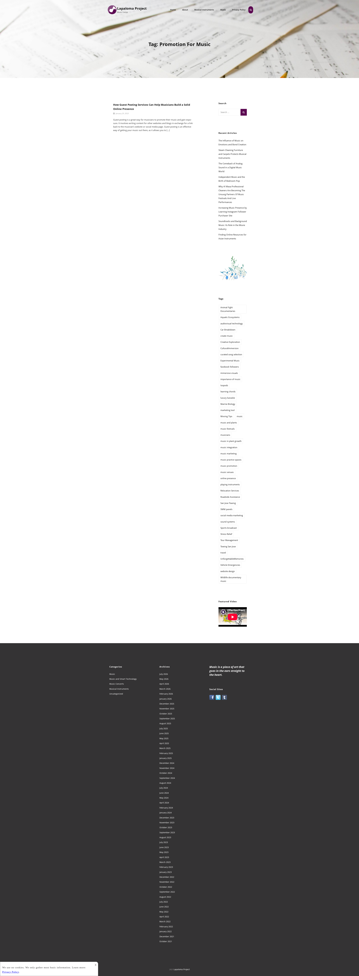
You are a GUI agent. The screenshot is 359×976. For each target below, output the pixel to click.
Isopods (224, 385)
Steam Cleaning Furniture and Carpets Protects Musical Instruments (232, 154)
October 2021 (165, 941)
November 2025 (166, 708)
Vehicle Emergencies (230, 565)
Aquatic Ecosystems (230, 317)
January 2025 (165, 758)
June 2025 (164, 733)
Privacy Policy (239, 9)
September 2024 (167, 778)
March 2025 (165, 748)
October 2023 (165, 827)
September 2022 (167, 891)
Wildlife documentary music (230, 579)
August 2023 (165, 837)
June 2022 (164, 906)
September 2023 (167, 832)
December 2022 (166, 877)
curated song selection (231, 354)
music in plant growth (230, 441)
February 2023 (166, 867)
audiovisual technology (231, 323)
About (185, 9)
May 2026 (163, 679)
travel (223, 552)
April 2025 (164, 743)
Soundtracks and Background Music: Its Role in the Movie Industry (232, 225)
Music (223, 9)
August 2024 (165, 783)
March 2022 (165, 921)
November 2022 (166, 882)
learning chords (227, 391)
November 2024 (166, 768)
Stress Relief (226, 534)
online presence (228, 478)
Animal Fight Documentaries (227, 309)
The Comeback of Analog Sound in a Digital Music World (230, 167)
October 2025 (165, 713)
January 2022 (165, 931)
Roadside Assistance (230, 496)
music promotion (228, 465)
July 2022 (163, 901)
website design (227, 571)
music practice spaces (230, 459)
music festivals (227, 428)
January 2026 (165, 698)
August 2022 (165, 897)
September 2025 (167, 718)
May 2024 (163, 797)
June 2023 (164, 847)
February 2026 (166, 693)
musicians (225, 434)
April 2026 (164, 683)
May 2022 (163, 911)
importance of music (230, 379)
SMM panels (226, 509)
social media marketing (231, 515)
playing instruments (230, 484)
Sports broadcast (228, 527)
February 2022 (166, 926)
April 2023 (164, 857)
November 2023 (166, 822)
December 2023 (166, 817)
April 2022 (164, 916)
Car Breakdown (227, 329)
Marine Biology (227, 404)
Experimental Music (230, 360)
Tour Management (229, 540)
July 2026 (163, 674)
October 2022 (165, 887)
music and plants (228, 422)
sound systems (227, 521)
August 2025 (165, 723)
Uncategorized (116, 693)
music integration (228, 447)
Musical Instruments (204, 9)
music (239, 416)
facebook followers (229, 366)
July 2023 (163, 842)
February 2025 (166, 753)
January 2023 (165, 872)
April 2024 (164, 802)
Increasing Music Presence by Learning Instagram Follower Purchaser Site (232, 211)
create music (226, 335)
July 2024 (163, 787)
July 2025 (163, 728)
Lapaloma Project (132, 8)
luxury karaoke (227, 397)
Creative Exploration (230, 342)
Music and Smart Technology (123, 679)
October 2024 (165, 773)
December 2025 (166, 703)
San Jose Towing (228, 503)
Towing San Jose (228, 546)
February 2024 (166, 807)
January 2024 (165, 812)
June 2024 (164, 793)
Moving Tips (226, 416)
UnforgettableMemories (232, 558)
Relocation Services (229, 490)
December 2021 (166, 936)
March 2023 (165, 862)
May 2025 (163, 738)
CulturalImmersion (229, 348)
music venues (227, 472)
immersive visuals (229, 373)
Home (173, 9)
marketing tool (227, 410)
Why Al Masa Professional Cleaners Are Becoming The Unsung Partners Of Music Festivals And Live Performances (231, 194)
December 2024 (166, 763)
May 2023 (163, 852)
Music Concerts (116, 683)
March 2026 (165, 689)
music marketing (228, 453)
